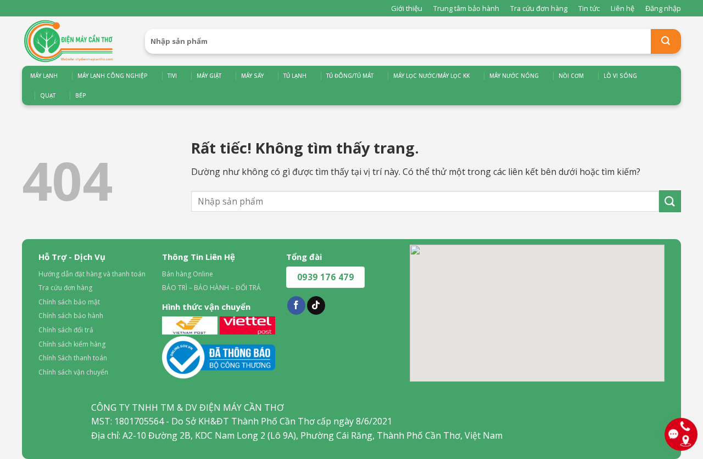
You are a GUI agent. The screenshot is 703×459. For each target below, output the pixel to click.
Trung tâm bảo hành (466, 8)
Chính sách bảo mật (69, 302)
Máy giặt (209, 76)
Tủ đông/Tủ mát (349, 76)
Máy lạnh (44, 76)
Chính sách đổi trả (65, 330)
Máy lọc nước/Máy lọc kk (431, 76)
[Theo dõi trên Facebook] (296, 305)
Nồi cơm (571, 76)
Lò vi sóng (620, 76)
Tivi (172, 76)
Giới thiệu (406, 8)
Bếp (80, 95)
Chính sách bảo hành (70, 315)
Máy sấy (252, 76)
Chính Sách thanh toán (72, 357)
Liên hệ (622, 8)
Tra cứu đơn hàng (538, 8)
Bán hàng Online (187, 274)
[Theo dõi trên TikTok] (316, 305)
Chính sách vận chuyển (73, 372)
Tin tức (589, 8)
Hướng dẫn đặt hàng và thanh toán (92, 274)
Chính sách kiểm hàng (71, 344)
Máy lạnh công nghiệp (112, 76)
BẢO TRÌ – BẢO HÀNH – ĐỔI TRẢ (211, 287)
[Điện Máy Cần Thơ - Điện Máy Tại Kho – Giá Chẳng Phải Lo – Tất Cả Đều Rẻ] (75, 41)
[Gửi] (666, 41)
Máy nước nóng (514, 76)
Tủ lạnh (294, 76)
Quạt (47, 95)
